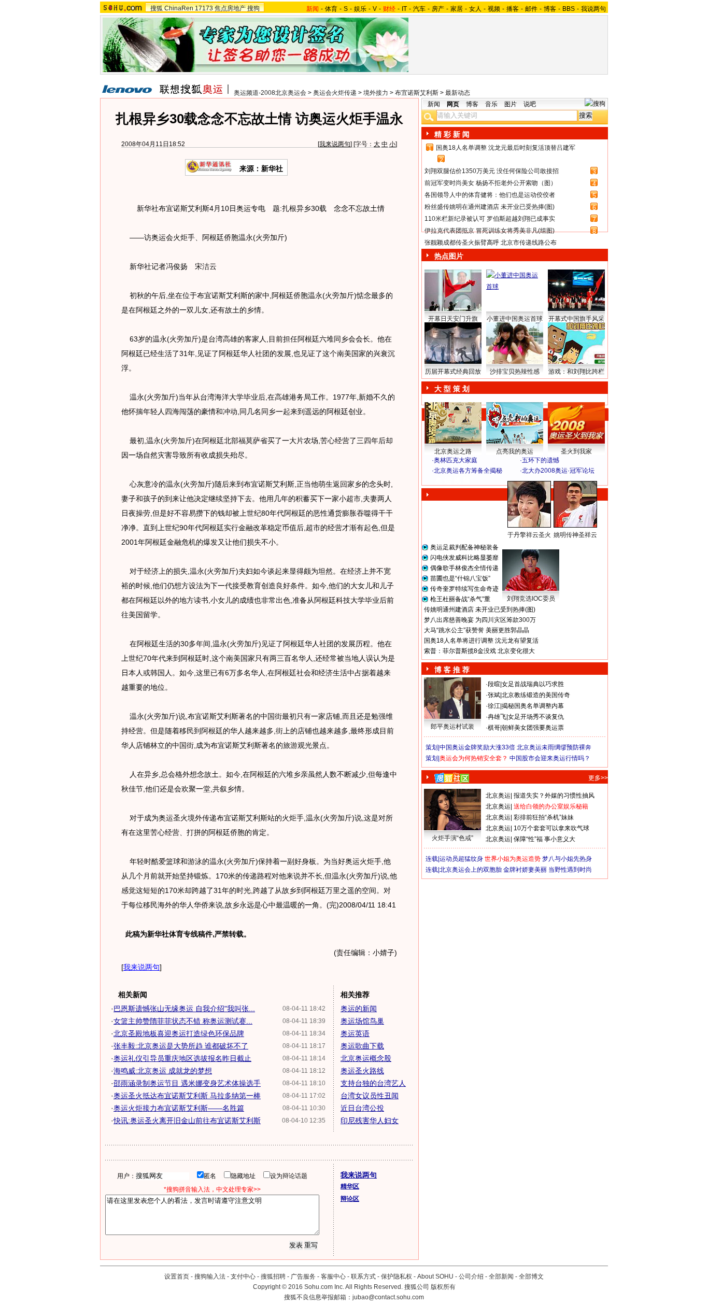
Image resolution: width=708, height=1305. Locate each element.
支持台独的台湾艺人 (373, 1083)
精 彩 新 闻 (452, 134)
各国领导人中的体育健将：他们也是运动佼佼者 (489, 194)
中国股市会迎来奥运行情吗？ (549, 758)
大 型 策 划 (452, 389)
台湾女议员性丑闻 (370, 1095)
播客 (512, 8)
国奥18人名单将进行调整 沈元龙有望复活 (481, 640)
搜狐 (156, 8)
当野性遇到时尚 (570, 869)
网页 (453, 104)
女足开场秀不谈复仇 (536, 716)
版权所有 (443, 1286)
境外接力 (375, 92)
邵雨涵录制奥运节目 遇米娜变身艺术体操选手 (187, 1083)
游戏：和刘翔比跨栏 (576, 371)
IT (404, 8)
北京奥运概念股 (366, 1058)
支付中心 (243, 1276)
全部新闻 (501, 1276)
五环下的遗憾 (540, 460)
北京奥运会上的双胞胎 (471, 869)
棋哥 (494, 727)
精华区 (350, 1186)
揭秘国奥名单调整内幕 (533, 706)
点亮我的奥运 (514, 451)
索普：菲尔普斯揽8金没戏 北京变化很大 (479, 651)
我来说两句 (334, 144)
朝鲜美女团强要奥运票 (533, 727)
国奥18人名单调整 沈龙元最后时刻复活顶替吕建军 (505, 147)
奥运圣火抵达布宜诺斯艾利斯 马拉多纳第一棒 (187, 1095)
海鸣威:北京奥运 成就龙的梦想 (163, 1071)
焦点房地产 (230, 8)
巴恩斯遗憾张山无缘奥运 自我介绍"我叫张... (184, 1008)
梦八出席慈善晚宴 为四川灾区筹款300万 (480, 619)
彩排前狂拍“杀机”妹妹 (544, 817)
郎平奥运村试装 (452, 726)
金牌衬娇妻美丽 (525, 869)
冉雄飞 (497, 716)
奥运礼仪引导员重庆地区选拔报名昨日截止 (182, 1058)
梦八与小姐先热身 (567, 858)
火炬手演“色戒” (452, 838)
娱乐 (360, 8)
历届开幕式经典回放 (453, 371)
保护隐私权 (396, 1276)
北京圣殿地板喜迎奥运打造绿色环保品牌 (179, 1033)
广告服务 (303, 1276)
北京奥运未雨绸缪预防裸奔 (554, 747)
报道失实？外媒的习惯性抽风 (554, 795)
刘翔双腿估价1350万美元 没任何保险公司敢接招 (491, 171)
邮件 (531, 8)
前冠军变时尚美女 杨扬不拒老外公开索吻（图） (490, 183)
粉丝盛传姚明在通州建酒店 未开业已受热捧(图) (489, 206)
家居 (456, 8)
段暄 (494, 684)
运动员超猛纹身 (461, 858)
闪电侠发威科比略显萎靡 (464, 557)
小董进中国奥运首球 (515, 318)
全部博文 (531, 1276)
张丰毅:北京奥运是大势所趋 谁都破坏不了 (181, 1046)
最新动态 (457, 92)
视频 (494, 8)
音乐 (491, 104)
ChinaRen (178, 8)
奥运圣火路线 (362, 1071)
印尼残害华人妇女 (370, 1120)
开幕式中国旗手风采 (576, 318)
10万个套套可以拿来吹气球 (551, 828)
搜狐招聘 (273, 1276)
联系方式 (363, 1276)
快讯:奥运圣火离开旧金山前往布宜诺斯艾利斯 (187, 1120)
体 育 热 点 (519, 545)
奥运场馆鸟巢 (362, 1021)
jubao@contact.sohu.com (388, 1297)
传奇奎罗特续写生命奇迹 (464, 588)
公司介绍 (471, 1276)
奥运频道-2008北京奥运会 (270, 92)
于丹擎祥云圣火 (529, 534)
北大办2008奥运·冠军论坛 (558, 470)
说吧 (529, 104)
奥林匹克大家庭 (455, 460)
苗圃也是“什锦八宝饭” (460, 578)
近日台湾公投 (362, 1108)
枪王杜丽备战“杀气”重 (460, 599)
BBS (568, 8)
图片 (510, 104)
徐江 (494, 706)
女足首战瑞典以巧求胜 (533, 684)
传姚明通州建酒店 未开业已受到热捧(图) (479, 609)
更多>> (598, 778)
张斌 (494, 695)
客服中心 (333, 1276)
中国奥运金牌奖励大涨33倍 (477, 747)
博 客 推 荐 (452, 669)
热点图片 (448, 256)
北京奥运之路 (453, 451)
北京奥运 (498, 795)
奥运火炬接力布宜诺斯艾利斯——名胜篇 (179, 1108)
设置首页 (176, 1276)
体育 (331, 8)
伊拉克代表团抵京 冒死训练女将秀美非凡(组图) (489, 230)
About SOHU (435, 1276)
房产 (438, 8)
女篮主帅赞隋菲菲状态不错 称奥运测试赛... (183, 1021)
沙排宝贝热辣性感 (515, 371)
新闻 (434, 104)
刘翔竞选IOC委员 (531, 598)
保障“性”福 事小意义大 (544, 839)
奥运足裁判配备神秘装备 (464, 547)
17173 (204, 8)
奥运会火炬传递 (335, 92)
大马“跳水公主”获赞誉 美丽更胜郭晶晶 (476, 630)
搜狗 (253, 8)
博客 (550, 8)
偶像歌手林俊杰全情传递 (464, 568)
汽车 (419, 8)
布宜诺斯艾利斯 (416, 92)
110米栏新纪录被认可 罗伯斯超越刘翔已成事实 (489, 218)
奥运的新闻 (359, 1008)
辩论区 (350, 1198)
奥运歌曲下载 (362, 1046)
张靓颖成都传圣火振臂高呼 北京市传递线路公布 (490, 242)
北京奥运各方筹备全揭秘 (468, 470)
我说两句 (593, 8)
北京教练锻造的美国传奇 (536, 695)
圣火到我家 (576, 451)
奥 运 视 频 (452, 480)
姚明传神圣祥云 (575, 534)
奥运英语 (355, 1033)
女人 (475, 8)
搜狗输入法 (209, 1276)
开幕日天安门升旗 (453, 318)
